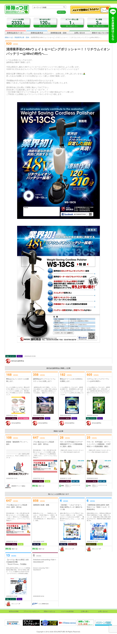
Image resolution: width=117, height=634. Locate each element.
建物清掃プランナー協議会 (18, 486)
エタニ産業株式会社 (43, 603)
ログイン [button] (61, 12)
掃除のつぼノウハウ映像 (101, 33)
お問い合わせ (79, 33)
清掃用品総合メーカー (15, 33)
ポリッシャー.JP (69, 549)
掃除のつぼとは (49, 611)
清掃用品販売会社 (37, 33)
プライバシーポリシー (32, 611)
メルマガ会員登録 (67, 611)
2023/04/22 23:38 (30, 356)
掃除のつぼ (9, 37)
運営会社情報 (14, 611)
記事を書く (85, 611)
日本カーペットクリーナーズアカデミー (72, 485)
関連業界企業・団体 (58, 33)
